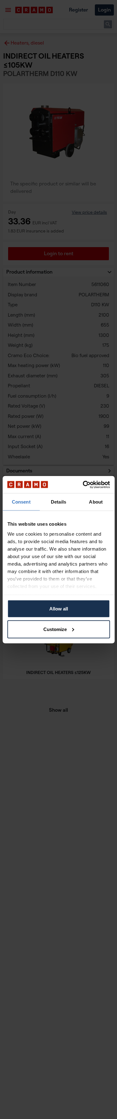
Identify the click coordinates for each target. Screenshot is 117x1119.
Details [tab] (58, 502)
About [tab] (96, 502)
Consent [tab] (21, 502)
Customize (55, 629)
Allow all (58, 608)
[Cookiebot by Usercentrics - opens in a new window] (83, 485)
